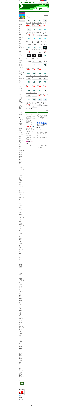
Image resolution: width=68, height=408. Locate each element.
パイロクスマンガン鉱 (21, 169)
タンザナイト (20, 146)
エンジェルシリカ (21, 60)
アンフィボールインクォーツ (21, 50)
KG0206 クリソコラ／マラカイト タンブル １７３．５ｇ (39, 102)
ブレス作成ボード (21, 372)
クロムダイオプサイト (21, 92)
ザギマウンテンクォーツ (21, 105)
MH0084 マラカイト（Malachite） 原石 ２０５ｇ (40, 85)
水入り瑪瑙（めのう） (21, 224)
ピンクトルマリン (21, 185)
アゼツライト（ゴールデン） (21, 30)
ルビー (20, 248)
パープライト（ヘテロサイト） (21, 173)
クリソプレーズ (21, 90)
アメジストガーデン (21, 39)
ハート (20, 364)
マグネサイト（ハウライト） (21, 217)
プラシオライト (21, 195)
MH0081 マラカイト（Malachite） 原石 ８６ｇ (34, 93)
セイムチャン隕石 (21, 134)
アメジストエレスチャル (21, 38)
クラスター (20, 274)
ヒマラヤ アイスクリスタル (21, 324)
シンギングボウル (21, 343)
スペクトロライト (21, 128)
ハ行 (19, 164)
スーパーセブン (21, 133)
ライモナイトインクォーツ (21, 236)
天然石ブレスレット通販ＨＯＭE (39, 147)
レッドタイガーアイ (21, 143)
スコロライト (20, 123)
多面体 (20, 361)
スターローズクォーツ (21, 258)
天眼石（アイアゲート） (21, 153)
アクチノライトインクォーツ (21, 26)
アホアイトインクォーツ (21, 34)
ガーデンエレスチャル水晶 (21, 76)
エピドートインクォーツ (21, 58)
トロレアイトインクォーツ (21, 159)
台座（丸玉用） (21, 353)
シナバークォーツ (21, 114)
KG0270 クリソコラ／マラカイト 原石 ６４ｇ (45, 41)
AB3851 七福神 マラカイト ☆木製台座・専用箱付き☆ (39, 68)
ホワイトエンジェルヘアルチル (21, 214)
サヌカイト (20, 108)
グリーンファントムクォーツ (21, 91)
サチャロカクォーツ (21, 106)
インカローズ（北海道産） (21, 54)
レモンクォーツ (21, 255)
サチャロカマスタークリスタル (21, 107)
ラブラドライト (21, 238)
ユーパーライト (21, 234)
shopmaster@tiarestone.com (37, 145)
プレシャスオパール (21, 65)
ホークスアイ (20, 212)
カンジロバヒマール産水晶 (21, 78)
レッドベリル (20, 251)
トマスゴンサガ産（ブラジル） (21, 276)
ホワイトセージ (21, 342)
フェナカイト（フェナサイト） (21, 192)
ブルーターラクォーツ (21, 199)
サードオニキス (21, 110)
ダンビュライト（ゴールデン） (21, 148)
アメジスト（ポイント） (21, 318)
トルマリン (20, 323)
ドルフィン (20, 362)
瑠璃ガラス (20, 349)
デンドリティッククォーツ (21, 155)
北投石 (20, 211)
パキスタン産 (20, 283)
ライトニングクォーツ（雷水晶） (21, 304)
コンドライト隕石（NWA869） (21, 103)
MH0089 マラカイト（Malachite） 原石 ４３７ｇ (34, 76)
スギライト (20, 121)
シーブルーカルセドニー (21, 119)
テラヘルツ (20, 322)
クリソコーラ (20, 88)
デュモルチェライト (21, 152)
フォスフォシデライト (21, 194)
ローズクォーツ (21, 256)
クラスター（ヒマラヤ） (21, 279)
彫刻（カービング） (21, 357)
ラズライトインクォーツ (21, 237)
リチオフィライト (21, 241)
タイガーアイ (20, 142)
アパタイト (20, 32)
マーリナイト (20, 219)
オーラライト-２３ (21, 67)
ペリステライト (21, 209)
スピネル (20, 127)
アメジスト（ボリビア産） (21, 37)
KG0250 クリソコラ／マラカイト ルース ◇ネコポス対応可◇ (28, 68)
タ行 (19, 141)
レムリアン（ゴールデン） (21, 254)
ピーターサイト (21, 182)
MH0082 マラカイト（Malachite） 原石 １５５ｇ (29, 93)
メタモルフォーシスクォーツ (21, 227)
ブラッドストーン (21, 198)
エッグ (20, 313)
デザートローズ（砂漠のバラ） (21, 150)
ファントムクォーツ (21, 190)
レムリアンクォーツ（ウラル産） (21, 253)
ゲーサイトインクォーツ (21, 94)
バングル (20, 261)
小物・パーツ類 (21, 370)
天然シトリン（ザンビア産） (21, 299)
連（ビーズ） (20, 263)
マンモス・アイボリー (21, 221)
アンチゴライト (21, 44)
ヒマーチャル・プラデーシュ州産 (21, 294)
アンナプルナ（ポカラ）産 (21, 282)
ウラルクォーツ (21, 140)
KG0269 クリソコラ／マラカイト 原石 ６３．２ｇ (28, 50)
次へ (27, 17)
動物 (19, 363)
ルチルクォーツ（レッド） (21, 247)
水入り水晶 (20, 223)
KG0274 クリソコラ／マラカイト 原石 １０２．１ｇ (28, 41)
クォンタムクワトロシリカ (21, 84)
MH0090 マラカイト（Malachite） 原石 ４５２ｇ (29, 76)
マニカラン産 (20, 286)
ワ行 (19, 260)
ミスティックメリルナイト (21, 222)
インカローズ (20, 53)
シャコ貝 (20, 116)
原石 (19, 315)
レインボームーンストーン (21, 250)
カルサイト (20, 73)
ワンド (20, 356)
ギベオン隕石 (20, 348)
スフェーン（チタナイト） (21, 129)
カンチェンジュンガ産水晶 (21, 80)
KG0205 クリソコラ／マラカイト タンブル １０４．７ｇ (45, 102)
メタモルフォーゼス (21, 228)
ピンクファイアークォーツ (21, 187)
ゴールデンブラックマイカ (21, 101)
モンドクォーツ (21, 303)
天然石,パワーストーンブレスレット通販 (23, 0)
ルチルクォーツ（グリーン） (21, 243)
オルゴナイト (20, 354)
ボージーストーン (21, 329)
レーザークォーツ (21, 305)
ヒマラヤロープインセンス (21, 341)
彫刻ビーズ (20, 266)
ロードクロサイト (21, 330)
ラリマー (20, 239)
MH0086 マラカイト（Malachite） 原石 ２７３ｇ (29, 85)
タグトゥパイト (21, 144)
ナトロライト (20, 162)
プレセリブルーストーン (21, 203)
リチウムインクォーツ (21, 240)
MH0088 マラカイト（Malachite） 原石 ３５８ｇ (40, 76)
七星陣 (20, 375)
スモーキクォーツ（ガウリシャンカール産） (21, 132)
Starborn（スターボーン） (21, 267)
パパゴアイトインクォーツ (21, 171)
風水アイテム (20, 355)
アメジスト (20, 36)
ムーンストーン (21, 226)
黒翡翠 (20, 179)
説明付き (26, 15)
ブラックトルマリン (21, 158)
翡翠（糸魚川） (21, 177)
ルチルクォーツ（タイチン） (21, 245)
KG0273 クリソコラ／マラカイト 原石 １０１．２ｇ (34, 41)
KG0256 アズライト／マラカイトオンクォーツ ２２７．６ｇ (45, 50)
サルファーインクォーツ (21, 109)
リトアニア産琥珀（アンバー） (21, 49)
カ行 (19, 68)
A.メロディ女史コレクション (21, 376)
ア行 (19, 22)
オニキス (20, 63)
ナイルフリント (21, 161)
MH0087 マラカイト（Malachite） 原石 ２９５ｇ (45, 76)
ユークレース (20, 335)
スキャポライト (21, 122)
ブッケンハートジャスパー (21, 327)
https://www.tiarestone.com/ (29, 145)
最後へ (29, 17)
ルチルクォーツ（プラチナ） (21, 246)
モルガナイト (20, 230)
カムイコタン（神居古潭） (21, 71)
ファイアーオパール (21, 326)
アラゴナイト (20, 41)
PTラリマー (20, 346)
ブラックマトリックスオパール (21, 197)
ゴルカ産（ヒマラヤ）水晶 (21, 97)
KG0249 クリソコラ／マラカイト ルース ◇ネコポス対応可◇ (34, 68)
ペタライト (20, 328)
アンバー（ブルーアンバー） (21, 48)
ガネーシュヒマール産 (21, 280)
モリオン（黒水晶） (21, 229)
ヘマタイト (20, 207)
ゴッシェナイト (21, 95)
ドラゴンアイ (20, 156)
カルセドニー (20, 74)
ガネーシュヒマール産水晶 (21, 72)
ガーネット (20, 77)
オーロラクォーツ (21, 66)
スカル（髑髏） (21, 360)
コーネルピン (20, 98)
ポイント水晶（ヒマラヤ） (21, 287)
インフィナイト (21, 56)
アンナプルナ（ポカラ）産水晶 (21, 46)
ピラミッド (20, 365)
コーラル (20, 99)
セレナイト (20, 138)
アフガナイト (20, 33)
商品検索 (20, 20)
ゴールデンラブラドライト (21, 100)
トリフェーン (20, 157)
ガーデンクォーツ (21, 307)
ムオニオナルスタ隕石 (21, 225)
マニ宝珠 (20, 367)
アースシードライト (21, 43)
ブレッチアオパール (21, 202)
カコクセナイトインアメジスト (21, 70)
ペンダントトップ (21, 345)
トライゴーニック (21, 300)
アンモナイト (20, 51)
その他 (20, 336)
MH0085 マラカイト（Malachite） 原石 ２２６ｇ (34, 85)
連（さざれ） (20, 264)
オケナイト (20, 62)
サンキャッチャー (21, 374)
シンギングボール (21, 369)
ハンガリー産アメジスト (21, 273)
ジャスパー (20, 117)
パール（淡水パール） (21, 175)
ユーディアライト (21, 233)
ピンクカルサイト (21, 184)
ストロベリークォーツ (21, 126)
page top (47, 110)
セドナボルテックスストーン (21, 136)
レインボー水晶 (21, 249)
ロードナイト (20, 259)
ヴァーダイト (20, 165)
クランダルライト (21, 86)
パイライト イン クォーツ (21, 167)
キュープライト (21, 82)
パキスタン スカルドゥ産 (21, 293)
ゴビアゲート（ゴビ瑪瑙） (21, 28)
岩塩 (19, 344)
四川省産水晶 (20, 278)
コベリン (20, 96)
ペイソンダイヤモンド (21, 205)
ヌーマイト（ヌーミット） (21, 163)
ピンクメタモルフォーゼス (21, 188)
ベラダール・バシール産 (21, 291)
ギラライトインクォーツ (21, 81)
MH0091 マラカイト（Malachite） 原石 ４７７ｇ (45, 68)
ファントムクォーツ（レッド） (21, 191)
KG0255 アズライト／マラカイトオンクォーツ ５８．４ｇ (28, 59)
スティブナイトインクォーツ (21, 125)
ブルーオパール (21, 64)
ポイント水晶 (20, 296)
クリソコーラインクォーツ (21, 89)
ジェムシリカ (20, 112)
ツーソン (20, 314)
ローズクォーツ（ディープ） (21, 257)
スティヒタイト (21, 124)
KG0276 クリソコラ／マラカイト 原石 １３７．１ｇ (39, 32)
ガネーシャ (20, 358)
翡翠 (19, 178)
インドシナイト (21, 55)
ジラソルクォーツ (21, 115)
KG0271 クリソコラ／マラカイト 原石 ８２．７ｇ (39, 41)
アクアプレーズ (21, 24)
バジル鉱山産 (20, 284)
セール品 (20, 373)
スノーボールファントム (21, 302)
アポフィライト (21, 35)
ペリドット (20, 210)
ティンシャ (20, 368)
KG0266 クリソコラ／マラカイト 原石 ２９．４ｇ (39, 50)
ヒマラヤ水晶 (20, 180)
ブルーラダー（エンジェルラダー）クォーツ (21, 201)
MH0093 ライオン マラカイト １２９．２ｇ (45, 59)
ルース (20, 262)
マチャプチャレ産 (21, 295)
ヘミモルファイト (21, 208)
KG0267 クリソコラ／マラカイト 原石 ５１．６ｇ (34, 50)
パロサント (20, 340)
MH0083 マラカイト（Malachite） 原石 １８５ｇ (45, 85)
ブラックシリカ (21, 196)
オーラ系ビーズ (21, 265)
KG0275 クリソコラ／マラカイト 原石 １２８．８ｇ (45, 32)
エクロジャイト (21, 57)
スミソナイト (20, 130)
